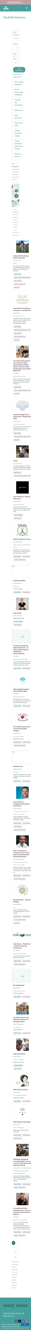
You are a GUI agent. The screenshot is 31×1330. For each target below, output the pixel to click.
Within (15, 44)
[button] (16, 191)
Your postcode (16, 33)
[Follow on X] (19, 1321)
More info (26, 1328)
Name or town (15, 56)
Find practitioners (19, 69)
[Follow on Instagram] (26, 1321)
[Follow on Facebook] (16, 1321)
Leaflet (14, 202)
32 (15, 1256)
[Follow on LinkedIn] (23, 1321)
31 (15, 1252)
